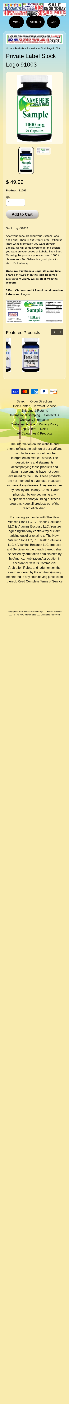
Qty (8, 197)
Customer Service (23, 424)
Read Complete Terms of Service (40, 581)
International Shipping (25, 415)
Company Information (34, 419)
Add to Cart (22, 214)
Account (35, 21)
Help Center (21, 406)
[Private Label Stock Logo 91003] (26, 160)
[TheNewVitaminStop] (34, 13)
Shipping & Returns (34, 410)
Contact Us (51, 415)
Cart (53, 21)
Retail (44, 429)
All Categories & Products (34, 433)
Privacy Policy (48, 424)
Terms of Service (44, 406)
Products (19, 48)
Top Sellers (28, 259)
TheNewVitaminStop (33, 611)
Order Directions (41, 401)
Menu (16, 21)
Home (9, 48)
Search (21, 401)
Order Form (41, 240)
